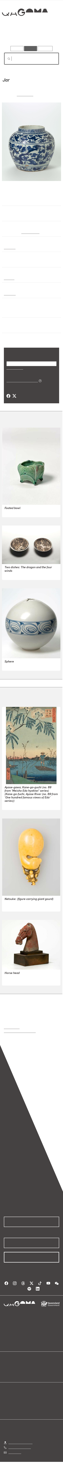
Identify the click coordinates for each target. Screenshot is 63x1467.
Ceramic (9, 278)
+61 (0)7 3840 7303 (19, 1447)
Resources (45, 48)
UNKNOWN (25, 95)
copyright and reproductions (20, 1031)
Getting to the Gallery (20, 1442)
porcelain (9, 294)
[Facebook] (8, 396)
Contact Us (14, 1452)
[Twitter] (14, 396)
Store (7, 1373)
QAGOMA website (14, 1369)
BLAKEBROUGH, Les (16, 666)
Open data (9, 1366)
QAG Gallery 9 (28, 232)
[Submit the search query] (6, 58)
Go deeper (50, 36)
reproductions (12, 1027)
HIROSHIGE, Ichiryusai (17, 805)
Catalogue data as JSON (21, 380)
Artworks (12, 36)
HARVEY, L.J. (12, 512)
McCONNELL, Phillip (16, 575)
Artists (30, 36)
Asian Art (9, 247)
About (36, 1369)
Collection (24, 23)
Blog (35, 1366)
